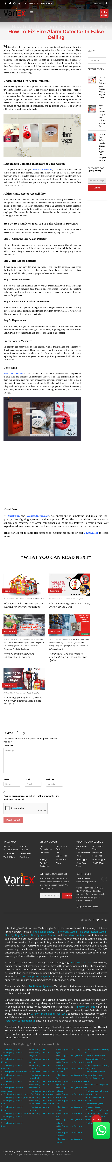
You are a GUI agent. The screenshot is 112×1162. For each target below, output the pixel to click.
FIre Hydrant (24, 646)
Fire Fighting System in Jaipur (16, 1097)
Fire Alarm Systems (84, 1006)
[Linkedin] (19, 3)
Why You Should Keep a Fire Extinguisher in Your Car (19, 655)
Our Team (24, 849)
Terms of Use (23, 1151)
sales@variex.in (89, 881)
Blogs (58, 863)
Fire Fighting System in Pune (16, 1094)
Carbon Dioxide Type (83, 854)
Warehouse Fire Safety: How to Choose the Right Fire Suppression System (68, 657)
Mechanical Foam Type (97, 854)
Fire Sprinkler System (43, 935)
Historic (23, 846)
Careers (58, 1151)
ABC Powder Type (81, 848)
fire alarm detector (42, 169)
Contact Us (68, 1151)
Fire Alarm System (94, 1107)
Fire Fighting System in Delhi (16, 1071)
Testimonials (25, 853)
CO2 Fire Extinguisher (22, 642)
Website (50, 779)
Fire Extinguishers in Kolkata (43, 1081)
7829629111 (91, 532)
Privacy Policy (9, 1151)
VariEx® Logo (9, 857)
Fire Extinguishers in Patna (42, 1097)
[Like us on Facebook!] (93, 920)
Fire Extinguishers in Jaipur (42, 1094)
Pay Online (24, 857)
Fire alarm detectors (14, 373)
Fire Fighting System (11, 646)
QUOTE (104, 13)
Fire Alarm (44, 852)
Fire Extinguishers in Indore (43, 1100)
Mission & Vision (11, 849)
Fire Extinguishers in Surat (42, 1103)
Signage (43, 859)
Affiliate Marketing (56, 642)
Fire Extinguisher (37, 599)
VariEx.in (14, 515)
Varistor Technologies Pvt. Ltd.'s (49, 1013)
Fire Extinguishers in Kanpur (43, 1113)
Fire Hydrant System (61, 848)
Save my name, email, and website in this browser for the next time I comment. (31, 797)
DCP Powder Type (97, 848)
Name (7, 779)
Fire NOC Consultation (95, 1055)
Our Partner (9, 853)
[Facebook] (6, 3)
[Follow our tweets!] (97, 920)
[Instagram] (14, 3)
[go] (102, 61)
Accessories (61, 859)
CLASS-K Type (98, 863)
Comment (9, 745)
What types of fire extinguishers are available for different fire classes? (23, 605)
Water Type (81, 859)
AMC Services (8, 642)
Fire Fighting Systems (40, 986)
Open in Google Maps (88, 906)
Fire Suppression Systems (37, 976)
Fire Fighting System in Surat (16, 1113)
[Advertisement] (42, 470)
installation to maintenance (20, 1020)
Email (28, 779)
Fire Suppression (61, 854)
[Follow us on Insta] (102, 920)
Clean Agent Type (81, 864)
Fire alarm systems (74, 935)
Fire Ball (89, 1123)
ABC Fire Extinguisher (35, 639)
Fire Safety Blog (46, 1151)
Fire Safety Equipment (21, 649)
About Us (8, 846)
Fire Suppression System (92, 931)
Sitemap (34, 1151)
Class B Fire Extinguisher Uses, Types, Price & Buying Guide (69, 605)
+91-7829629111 (48, 3)
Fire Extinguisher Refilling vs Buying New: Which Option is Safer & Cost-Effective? (23, 701)
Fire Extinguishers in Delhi (42, 1071)
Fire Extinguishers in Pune (42, 1091)
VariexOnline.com (38, 515)
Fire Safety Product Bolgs (97, 1113)
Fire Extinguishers (46, 848)
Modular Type (98, 859)
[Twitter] (10, 3)
